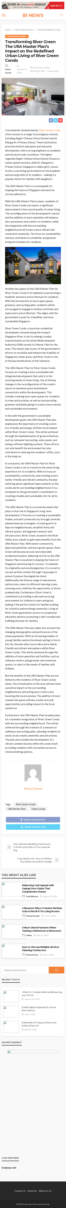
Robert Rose (32, 954)
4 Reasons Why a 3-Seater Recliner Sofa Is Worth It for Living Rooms (42, 910)
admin (29, 935)
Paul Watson (32, 896)
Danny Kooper (33, 916)
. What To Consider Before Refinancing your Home (41, 993)
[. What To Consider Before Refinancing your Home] (11, 996)
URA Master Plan (37, 71)
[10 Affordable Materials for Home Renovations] (11, 1012)
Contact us (20, 1191)
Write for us (45, 1191)
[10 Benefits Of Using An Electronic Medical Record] (11, 1027)
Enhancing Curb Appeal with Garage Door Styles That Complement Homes (38, 888)
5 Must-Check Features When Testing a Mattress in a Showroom (41, 929)
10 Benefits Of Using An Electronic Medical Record (39, 1024)
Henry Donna (8, 71)
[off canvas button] (4, 15)
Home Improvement (17, 36)
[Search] (61, 15)
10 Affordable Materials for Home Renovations (38, 1009)
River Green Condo (41, 67)
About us (32, 1191)
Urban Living (52, 71)
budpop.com (9, 1167)
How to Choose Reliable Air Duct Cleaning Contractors (40, 949)
